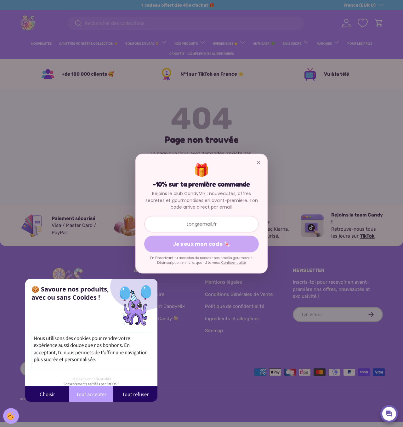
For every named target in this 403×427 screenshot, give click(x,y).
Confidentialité (233, 262)
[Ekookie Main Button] (11, 416)
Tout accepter (91, 394)
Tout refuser (135, 394)
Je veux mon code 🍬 (201, 243)
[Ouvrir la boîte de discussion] (389, 414)
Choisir (47, 394)
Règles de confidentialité (91, 378)
